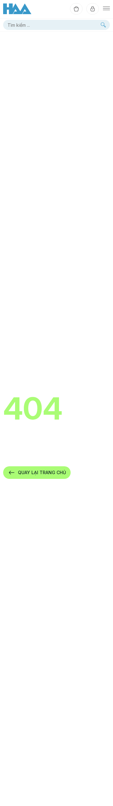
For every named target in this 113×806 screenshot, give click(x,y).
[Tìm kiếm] (103, 25)
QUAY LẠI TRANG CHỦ (42, 472)
